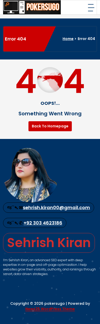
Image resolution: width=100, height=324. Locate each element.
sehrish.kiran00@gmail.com (56, 207)
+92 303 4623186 (43, 223)
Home (68, 38)
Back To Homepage (50, 126)
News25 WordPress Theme (50, 308)
